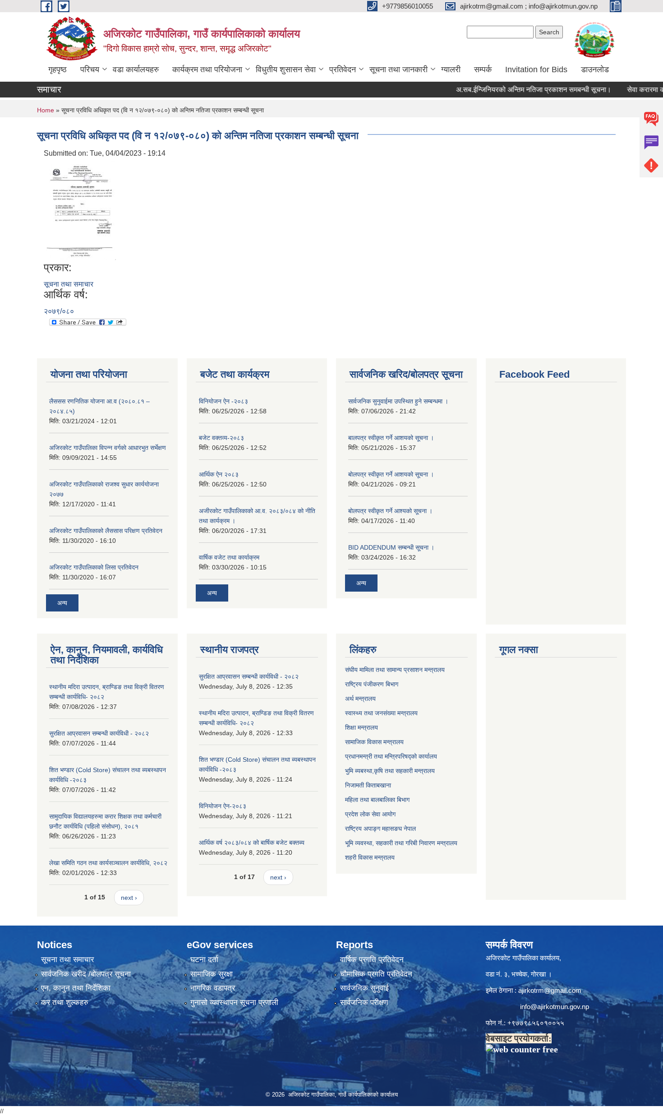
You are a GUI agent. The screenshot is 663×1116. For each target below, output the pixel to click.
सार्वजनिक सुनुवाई (364, 988)
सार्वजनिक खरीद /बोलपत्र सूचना (86, 974)
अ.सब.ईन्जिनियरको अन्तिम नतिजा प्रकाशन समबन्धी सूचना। (516, 89)
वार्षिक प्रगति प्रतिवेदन (372, 959)
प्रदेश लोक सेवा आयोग (370, 814)
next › (129, 897)
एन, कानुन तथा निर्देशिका (75, 988)
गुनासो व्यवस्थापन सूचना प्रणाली (234, 1002)
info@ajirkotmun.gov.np (555, 1006)
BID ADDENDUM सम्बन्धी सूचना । (391, 547)
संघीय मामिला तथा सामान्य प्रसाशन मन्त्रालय (395, 669)
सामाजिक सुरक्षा (211, 974)
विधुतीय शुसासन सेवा (286, 69)
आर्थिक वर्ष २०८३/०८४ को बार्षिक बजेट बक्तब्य (251, 842)
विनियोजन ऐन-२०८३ (222, 806)
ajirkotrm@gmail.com (549, 990)
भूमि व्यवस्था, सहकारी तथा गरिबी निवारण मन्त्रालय (401, 843)
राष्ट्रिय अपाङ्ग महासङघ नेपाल (380, 828)
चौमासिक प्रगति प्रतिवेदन (376, 974)
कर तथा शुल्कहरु (64, 1002)
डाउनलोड (595, 69)
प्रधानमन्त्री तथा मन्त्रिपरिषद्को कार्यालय (391, 756)
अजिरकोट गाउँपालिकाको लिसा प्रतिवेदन (93, 567)
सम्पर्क (483, 69)
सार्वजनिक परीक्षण (364, 1002)
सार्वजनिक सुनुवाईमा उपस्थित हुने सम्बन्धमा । (398, 401)
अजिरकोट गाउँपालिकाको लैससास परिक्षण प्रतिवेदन (105, 530)
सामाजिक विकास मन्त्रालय (374, 742)
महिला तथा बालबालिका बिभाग (377, 799)
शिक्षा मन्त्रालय (361, 727)
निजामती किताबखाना (368, 785)
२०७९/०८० (59, 311)
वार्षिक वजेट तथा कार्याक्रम (229, 557)
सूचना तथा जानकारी (398, 69)
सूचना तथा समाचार (68, 284)
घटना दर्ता (204, 959)
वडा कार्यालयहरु (136, 69)
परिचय (89, 69)
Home (45, 110)
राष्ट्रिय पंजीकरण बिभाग (371, 684)
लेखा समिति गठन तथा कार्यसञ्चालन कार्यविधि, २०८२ (108, 862)
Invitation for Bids (536, 69)
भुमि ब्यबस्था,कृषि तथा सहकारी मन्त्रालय (390, 770)
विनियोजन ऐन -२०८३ (223, 401)
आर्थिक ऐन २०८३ (219, 474)
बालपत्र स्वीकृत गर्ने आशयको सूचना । (391, 437)
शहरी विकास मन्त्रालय (370, 857)
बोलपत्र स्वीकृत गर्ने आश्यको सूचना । (390, 510)
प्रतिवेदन (342, 69)
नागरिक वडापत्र (212, 988)
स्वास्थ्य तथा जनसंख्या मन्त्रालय (381, 713)
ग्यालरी (450, 69)
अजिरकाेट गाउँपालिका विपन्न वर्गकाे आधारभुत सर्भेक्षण (107, 447)
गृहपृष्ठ (57, 69)
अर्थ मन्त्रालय (360, 698)
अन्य (62, 603)
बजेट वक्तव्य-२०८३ (221, 437)
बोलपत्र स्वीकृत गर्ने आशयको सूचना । (391, 474)
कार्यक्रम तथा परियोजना (207, 69)
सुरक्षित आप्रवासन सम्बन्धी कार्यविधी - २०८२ (99, 733)
